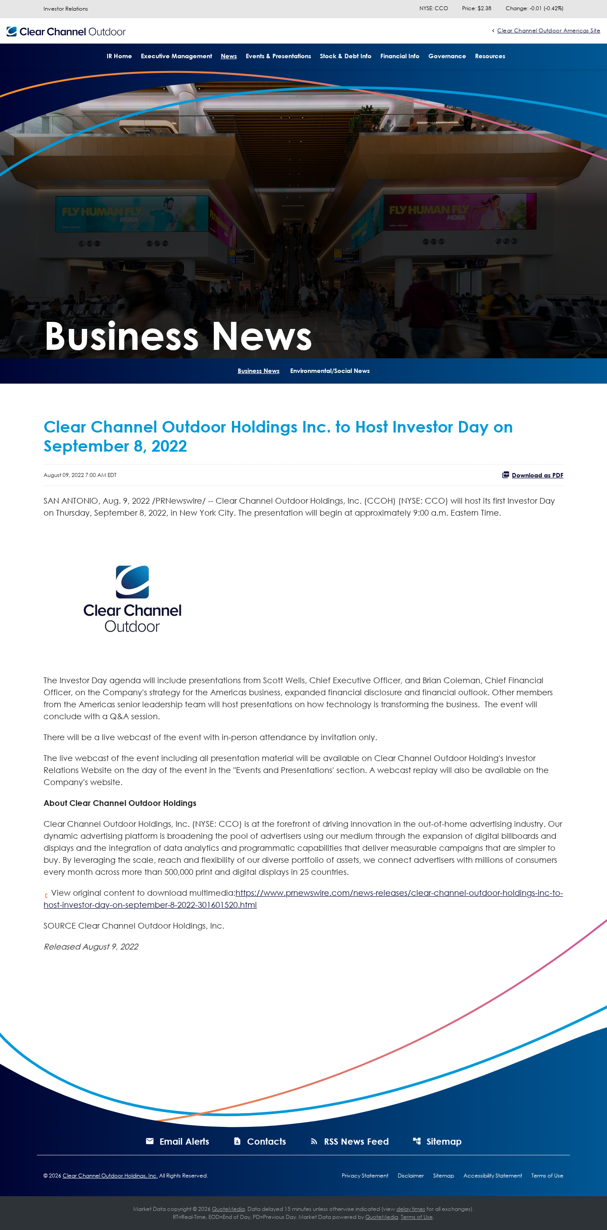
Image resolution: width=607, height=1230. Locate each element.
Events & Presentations (278, 56)
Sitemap (444, 1141)
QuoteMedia (228, 1209)
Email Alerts (184, 1141)
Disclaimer (411, 1175)
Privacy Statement (365, 1175)
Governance (447, 56)
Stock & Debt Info (345, 56)
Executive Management (176, 56)
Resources (490, 56)
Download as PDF (537, 475)
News (229, 56)
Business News (259, 370)
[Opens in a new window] (132, 596)
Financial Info (399, 56)
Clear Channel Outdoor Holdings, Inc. (110, 1175)
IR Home (119, 56)
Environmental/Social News (330, 370)
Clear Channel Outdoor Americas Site (548, 30)
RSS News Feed (356, 1141)
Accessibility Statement (492, 1175)
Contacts (266, 1141)
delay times (410, 1209)
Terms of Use (547, 1175)
